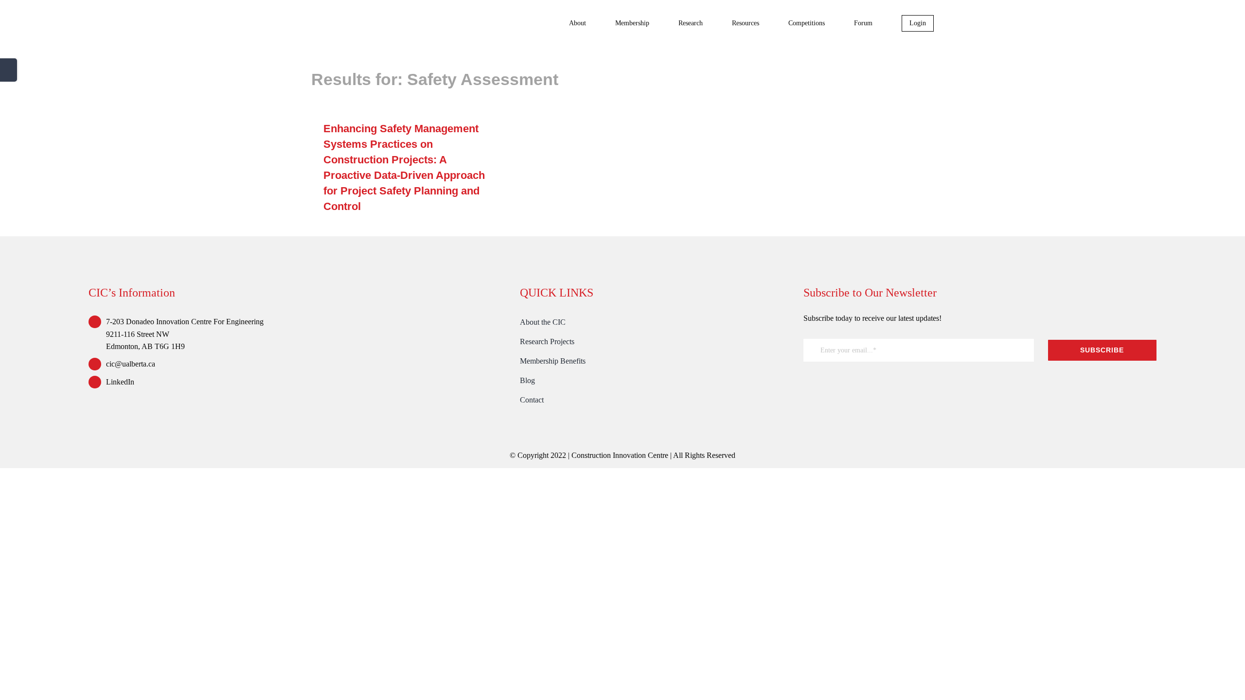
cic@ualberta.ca (130, 364)
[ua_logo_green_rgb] (876, 383)
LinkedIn (120, 382)
